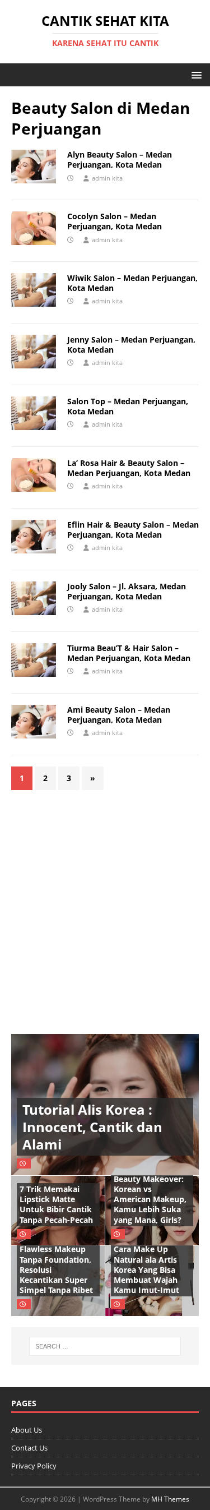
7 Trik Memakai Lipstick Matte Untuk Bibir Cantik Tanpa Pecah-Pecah (56, 1204)
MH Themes (170, 1499)
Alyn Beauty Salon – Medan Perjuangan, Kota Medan (119, 159)
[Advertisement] (105, 906)
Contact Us (29, 1448)
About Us (26, 1430)
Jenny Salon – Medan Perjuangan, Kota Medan (131, 344)
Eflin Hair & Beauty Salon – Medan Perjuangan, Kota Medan (133, 529)
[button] (194, 74)
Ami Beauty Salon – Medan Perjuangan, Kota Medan (118, 714)
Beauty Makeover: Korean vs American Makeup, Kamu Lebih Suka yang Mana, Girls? (150, 1199)
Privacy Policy (34, 1466)
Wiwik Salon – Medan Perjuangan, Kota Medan (132, 283)
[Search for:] (105, 1346)
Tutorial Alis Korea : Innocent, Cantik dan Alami (92, 1126)
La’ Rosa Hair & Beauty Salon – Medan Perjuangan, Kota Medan (128, 468)
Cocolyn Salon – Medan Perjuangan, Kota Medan (114, 221)
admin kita (107, 178)
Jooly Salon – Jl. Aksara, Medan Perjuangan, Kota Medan (126, 591)
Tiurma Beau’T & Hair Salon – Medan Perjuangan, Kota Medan (128, 653)
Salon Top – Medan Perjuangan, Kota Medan (127, 406)
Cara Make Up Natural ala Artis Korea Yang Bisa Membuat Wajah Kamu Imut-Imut (146, 1269)
